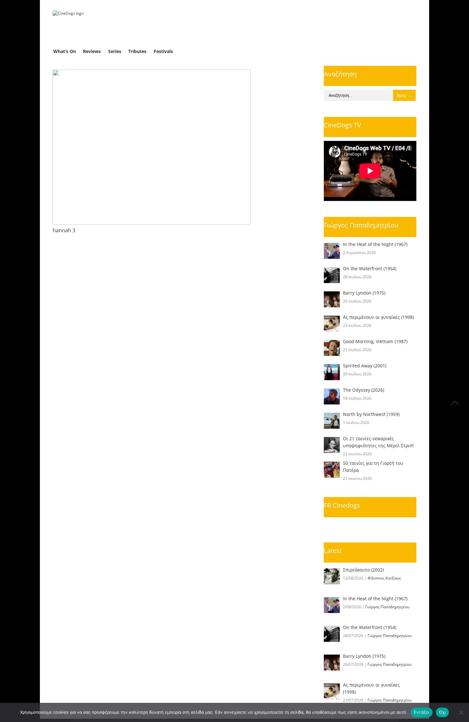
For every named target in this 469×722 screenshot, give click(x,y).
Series (114, 51)
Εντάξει (421, 712)
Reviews (92, 51)
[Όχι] (461, 712)
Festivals (163, 51)
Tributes (137, 51)
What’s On (64, 51)
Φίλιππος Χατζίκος (384, 578)
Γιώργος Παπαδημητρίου (361, 225)
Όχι (442, 712)
